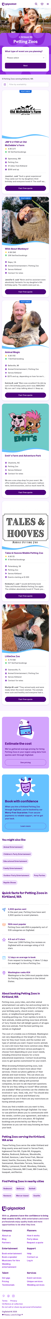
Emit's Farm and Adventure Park (23, 455)
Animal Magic (12, 352)
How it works (33, 1235)
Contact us (32, 1257)
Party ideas (32, 1239)
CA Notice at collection (12, 1304)
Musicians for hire (11, 1260)
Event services (34, 1278)
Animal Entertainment (13, 847)
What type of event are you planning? (24, 51)
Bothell (32, 1188)
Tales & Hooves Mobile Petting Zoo (24, 553)
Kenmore (7, 1196)
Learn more (26, 826)
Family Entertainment (12, 868)
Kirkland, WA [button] (27, 37)
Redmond (7, 1188)
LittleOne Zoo (12, 656)
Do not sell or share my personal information (21, 1307)
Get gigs (6, 1278)
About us (6, 1235)
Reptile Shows (9, 882)
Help (29, 1253)
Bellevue (20, 1188)
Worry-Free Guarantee (16, 812)
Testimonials (8, 1285)
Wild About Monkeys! (16, 248)
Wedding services (35, 1285)
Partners (6, 1242)
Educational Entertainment (15, 861)
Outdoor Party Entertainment (16, 875)
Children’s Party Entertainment (17, 854)
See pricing (25, 762)
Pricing (5, 1281)
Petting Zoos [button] (25, 41)
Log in (30, 1260)
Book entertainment (12, 1253)
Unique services (35, 1281)
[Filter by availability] (28, 84)
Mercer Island (22, 1196)
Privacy (13, 1301)
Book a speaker (9, 1257)
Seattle (36, 1196)
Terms (4, 1301)
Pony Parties (39, 875)
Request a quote (35, 1242)
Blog (4, 1239)
